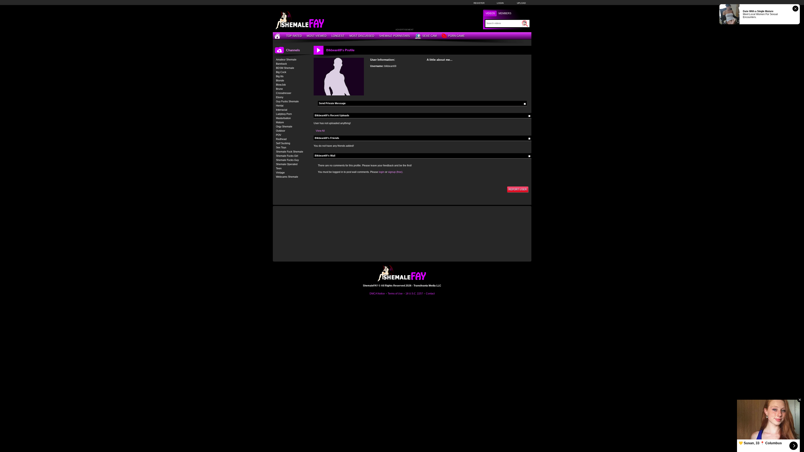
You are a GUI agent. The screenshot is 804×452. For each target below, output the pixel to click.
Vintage (280, 172)
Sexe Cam (429, 35)
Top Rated (294, 35)
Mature (280, 122)
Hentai (279, 105)
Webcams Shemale (287, 176)
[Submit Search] (525, 23)
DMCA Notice (377, 293)
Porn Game (456, 35)
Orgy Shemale (284, 126)
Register (479, 3)
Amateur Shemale (286, 59)
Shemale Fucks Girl (287, 155)
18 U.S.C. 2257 (414, 293)
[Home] (278, 36)
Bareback (281, 63)
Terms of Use (395, 293)
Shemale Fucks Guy (287, 160)
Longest (337, 35)
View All (320, 130)
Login (500, 3)
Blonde (280, 80)
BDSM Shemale (285, 68)
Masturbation (283, 118)
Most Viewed (316, 35)
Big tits (279, 76)
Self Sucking (283, 143)
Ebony (279, 97)
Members (505, 13)
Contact (430, 293)
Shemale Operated (287, 164)
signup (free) (395, 172)
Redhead (281, 139)
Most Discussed (361, 35)
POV (278, 135)
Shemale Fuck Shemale (289, 151)
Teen (279, 168)
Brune (279, 88)
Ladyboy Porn (284, 114)
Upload (521, 3)
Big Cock (281, 72)
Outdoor (280, 130)
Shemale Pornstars (394, 35)
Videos (490, 13)
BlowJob (281, 84)
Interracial (281, 109)
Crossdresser (283, 93)
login (381, 172)
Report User (518, 189)
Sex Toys (281, 147)
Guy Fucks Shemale (287, 101)
